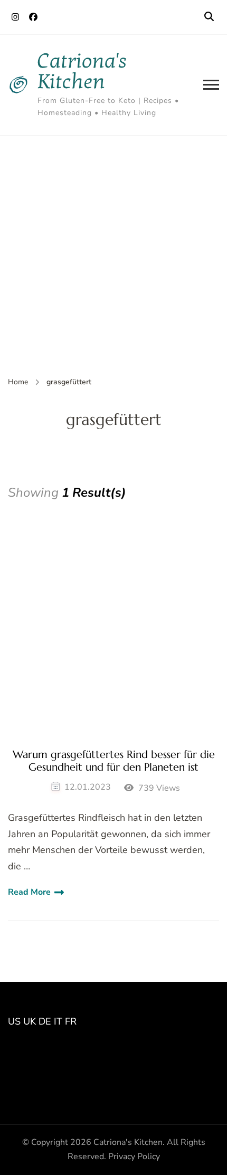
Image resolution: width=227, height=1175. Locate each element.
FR (71, 1021)
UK (29, 1021)
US (14, 1021)
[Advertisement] (113, 254)
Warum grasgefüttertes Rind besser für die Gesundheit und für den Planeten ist (114, 761)
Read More (29, 892)
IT (58, 1021)
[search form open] (209, 17)
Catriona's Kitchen (82, 71)
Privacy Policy (134, 1156)
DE (45, 1021)
